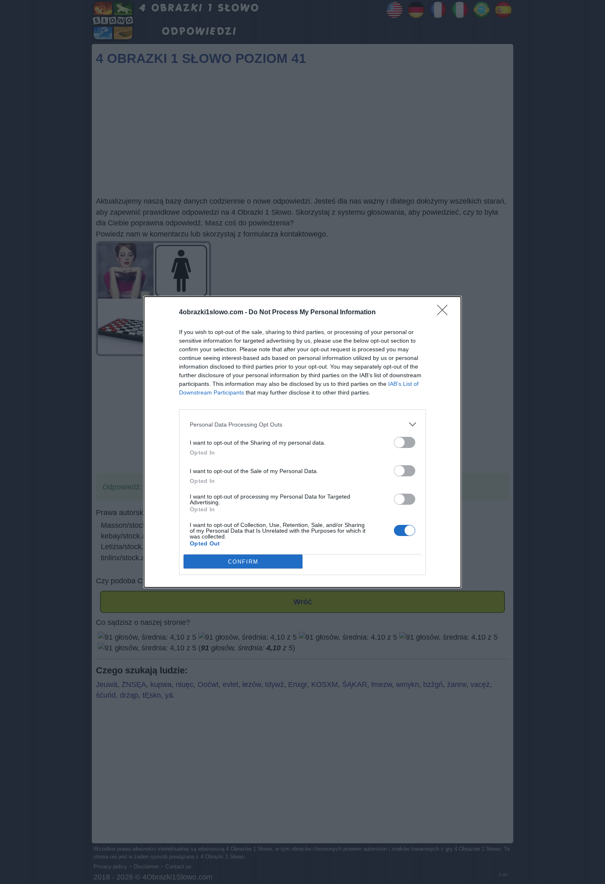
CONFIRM (243, 562)
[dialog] (302, 442)
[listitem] (302, 424)
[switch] (404, 442)
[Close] (445, 312)
